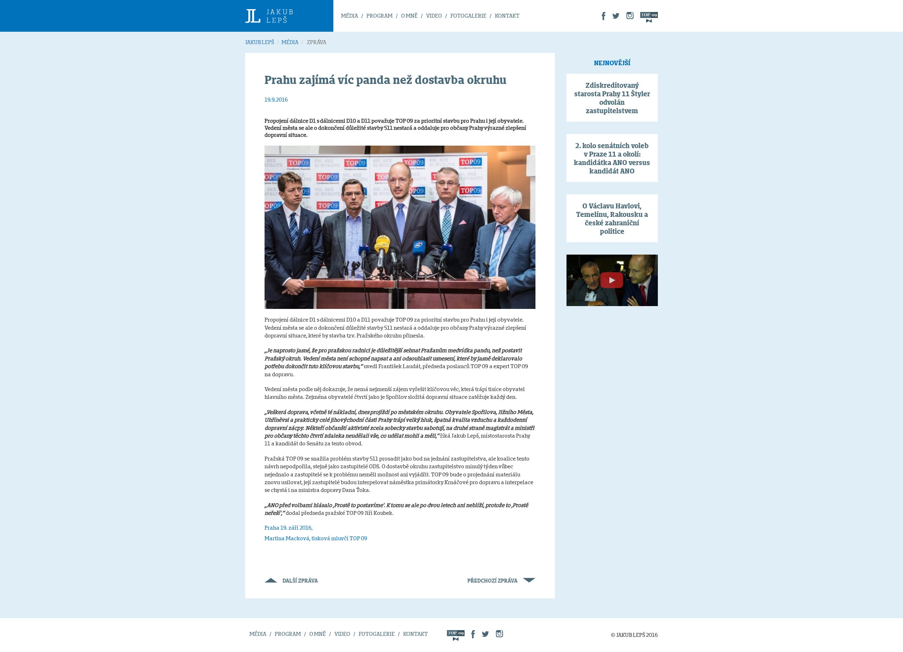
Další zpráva (300, 581)
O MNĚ (409, 16)
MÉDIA (349, 16)
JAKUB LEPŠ (259, 42)
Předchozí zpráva (492, 581)
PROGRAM (379, 16)
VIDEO (434, 16)
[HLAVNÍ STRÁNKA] (289, 16)
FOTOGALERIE (468, 16)
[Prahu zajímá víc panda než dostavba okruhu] (400, 227)
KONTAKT (507, 16)
